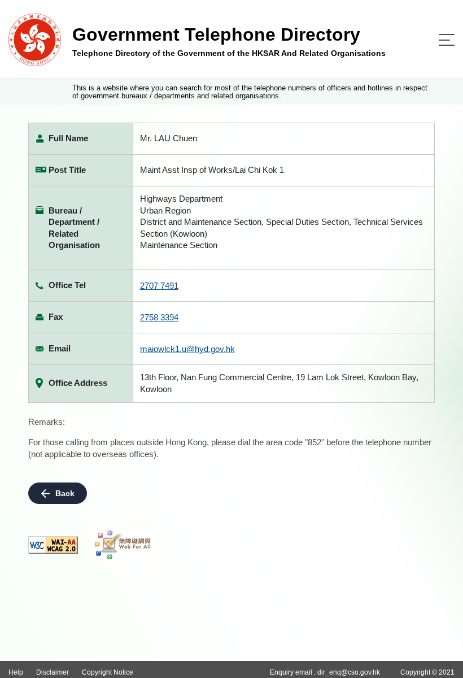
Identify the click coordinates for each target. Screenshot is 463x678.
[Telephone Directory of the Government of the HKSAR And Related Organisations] (34, 39)
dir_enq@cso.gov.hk (348, 672)
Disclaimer (52, 672)
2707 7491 (159, 285)
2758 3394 (159, 317)
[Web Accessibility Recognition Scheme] (123, 545)
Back (65, 493)
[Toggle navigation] (447, 40)
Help (15, 672)
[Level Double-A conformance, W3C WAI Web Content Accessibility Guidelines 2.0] (53, 545)
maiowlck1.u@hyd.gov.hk (187, 349)
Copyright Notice (107, 672)
